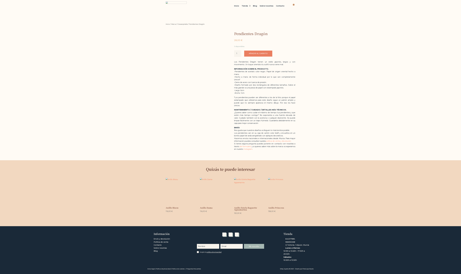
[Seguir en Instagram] (230, 234)
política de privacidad (214, 252)
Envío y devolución (162, 239)
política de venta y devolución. (278, 141)
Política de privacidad (163, 269)
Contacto (280, 6)
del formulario (245, 146)
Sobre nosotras (266, 6)
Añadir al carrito (258, 53)
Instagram (248, 149)
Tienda (245, 6)
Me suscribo (254, 246)
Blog (255, 6)
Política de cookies (178, 269)
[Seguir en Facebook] (224, 234)
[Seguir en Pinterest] (237, 234)
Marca (173, 24)
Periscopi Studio (308, 269)
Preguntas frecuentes (193, 269)
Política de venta (161, 242)
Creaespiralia (182, 24)
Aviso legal (151, 269)
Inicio (236, 6)
